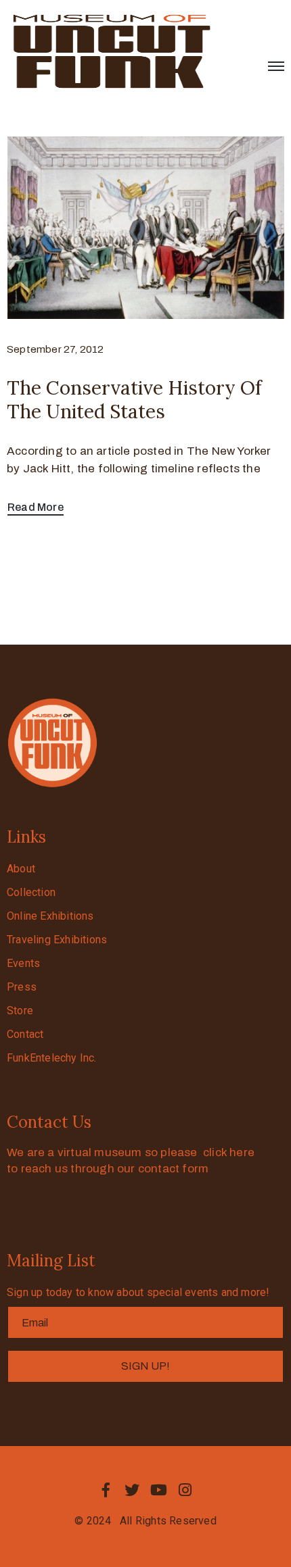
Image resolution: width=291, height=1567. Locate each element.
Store (20, 1010)
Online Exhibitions (50, 916)
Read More (35, 507)
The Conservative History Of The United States (134, 400)
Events (23, 963)
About (21, 868)
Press (22, 986)
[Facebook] (105, 1490)
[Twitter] (132, 1490)
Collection (31, 892)
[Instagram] (185, 1490)
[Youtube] (159, 1490)
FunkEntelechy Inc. (52, 1057)
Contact (25, 1034)
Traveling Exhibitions (57, 939)
